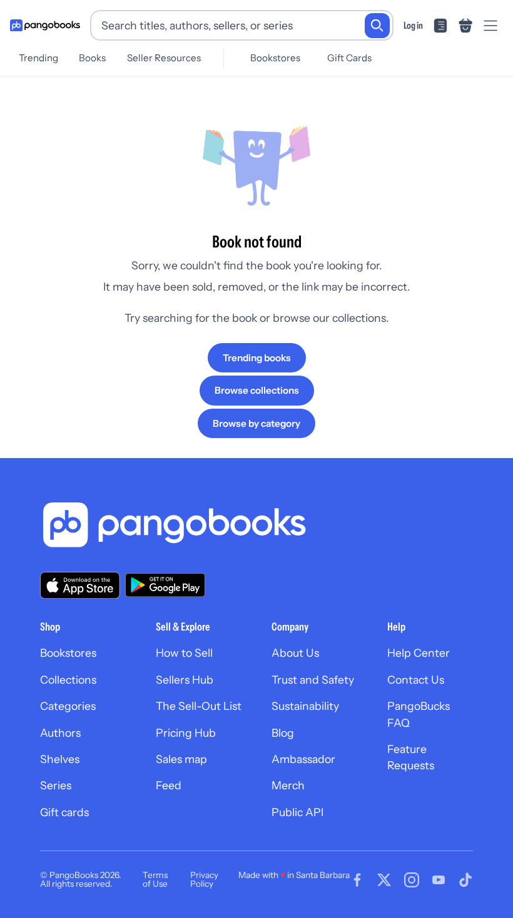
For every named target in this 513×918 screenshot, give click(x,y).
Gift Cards (349, 58)
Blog (283, 732)
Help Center (418, 652)
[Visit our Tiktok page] (465, 879)
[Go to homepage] (45, 25)
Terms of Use (155, 879)
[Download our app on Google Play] (165, 585)
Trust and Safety (313, 679)
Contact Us (415, 679)
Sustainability (305, 705)
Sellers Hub (184, 679)
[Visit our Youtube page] (438, 879)
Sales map (181, 759)
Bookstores (275, 58)
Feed (168, 785)
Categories (68, 705)
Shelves (59, 759)
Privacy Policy (204, 879)
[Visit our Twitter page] (384, 879)
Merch (288, 785)
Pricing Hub (186, 732)
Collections (68, 679)
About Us (295, 652)
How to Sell (184, 652)
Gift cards (64, 812)
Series (55, 785)
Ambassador (303, 759)
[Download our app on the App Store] (80, 585)
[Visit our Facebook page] (357, 879)
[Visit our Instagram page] (411, 879)
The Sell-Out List (198, 705)
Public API (297, 812)
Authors (60, 732)
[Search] (377, 25)
